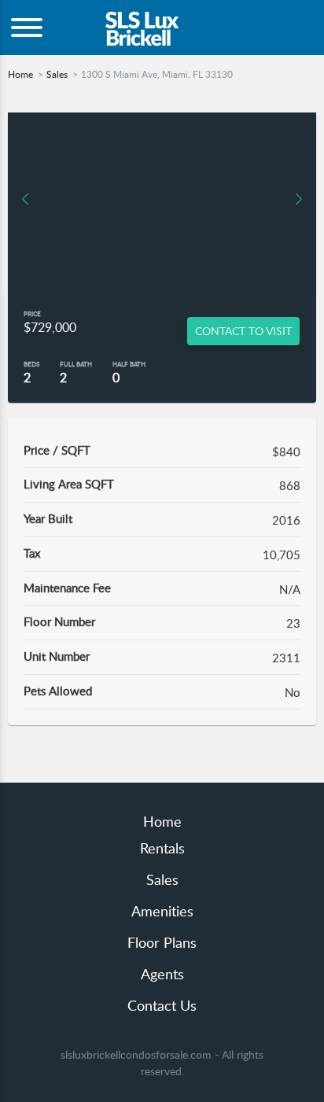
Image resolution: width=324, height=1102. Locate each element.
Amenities (162, 910)
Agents (162, 973)
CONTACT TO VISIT (243, 330)
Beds (31, 363)
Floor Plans (162, 942)
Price (32, 313)
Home (20, 74)
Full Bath (76, 363)
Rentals (162, 847)
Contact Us (162, 1005)
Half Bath (128, 363)
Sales (57, 74)
